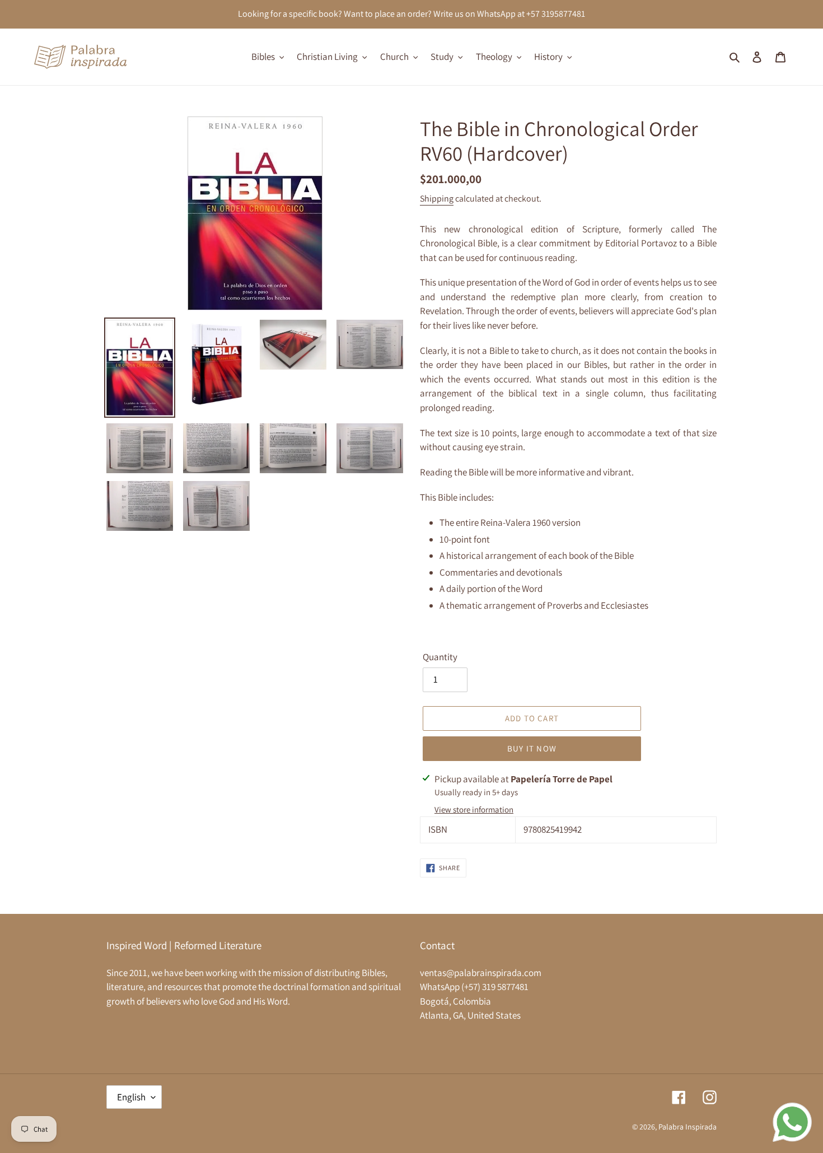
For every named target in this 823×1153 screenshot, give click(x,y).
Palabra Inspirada (687, 1127)
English (131, 1097)
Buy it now (532, 748)
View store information (473, 809)
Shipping (436, 198)
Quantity (440, 657)
